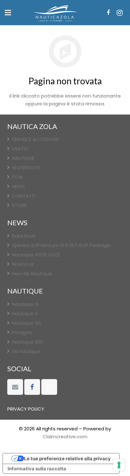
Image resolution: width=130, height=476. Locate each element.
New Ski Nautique (32, 273)
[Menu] (8, 12)
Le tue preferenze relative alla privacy (67, 459)
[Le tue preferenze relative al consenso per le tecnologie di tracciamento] (119, 465)
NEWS (18, 186)
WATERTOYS (26, 167)
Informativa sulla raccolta (37, 469)
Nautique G (25, 304)
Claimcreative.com (65, 436)
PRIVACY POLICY (25, 409)
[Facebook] (108, 12)
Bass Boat (24, 235)
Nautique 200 (27, 342)
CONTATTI (23, 196)
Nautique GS (26, 323)
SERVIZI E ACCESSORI (35, 139)
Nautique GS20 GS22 (36, 254)
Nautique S (25, 313)
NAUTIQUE (23, 158)
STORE (19, 205)
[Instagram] (119, 12)
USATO (20, 148)
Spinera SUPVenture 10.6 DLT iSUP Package (61, 245)
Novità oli (22, 264)
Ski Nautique (26, 351)
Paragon (22, 332)
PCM (17, 177)
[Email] (15, 387)
